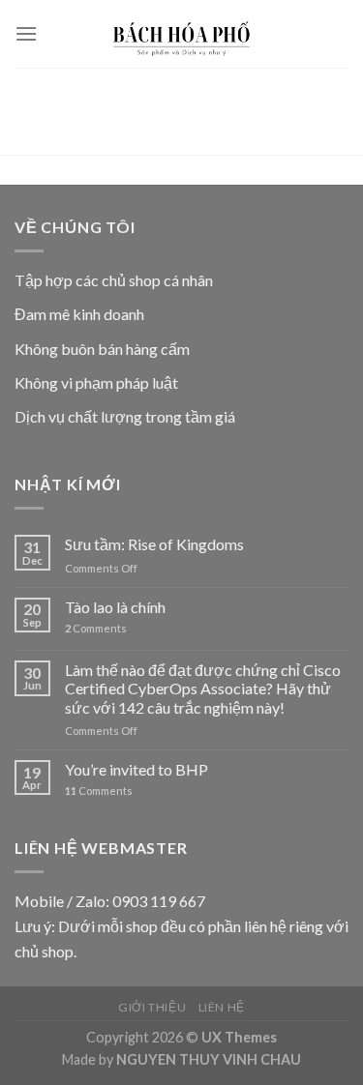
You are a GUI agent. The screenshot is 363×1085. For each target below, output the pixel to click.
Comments (96, 628)
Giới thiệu (152, 1007)
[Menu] (26, 33)
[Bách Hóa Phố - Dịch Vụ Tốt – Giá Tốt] (182, 34)
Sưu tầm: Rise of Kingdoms (154, 544)
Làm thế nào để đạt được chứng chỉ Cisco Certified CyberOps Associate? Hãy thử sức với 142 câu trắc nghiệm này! (203, 688)
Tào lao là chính (115, 607)
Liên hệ (221, 1007)
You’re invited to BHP (136, 769)
